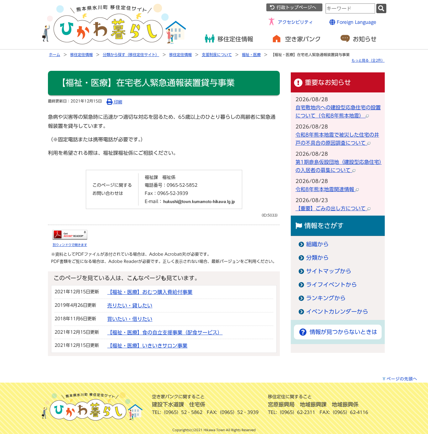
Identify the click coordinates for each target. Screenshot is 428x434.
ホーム (54, 54)
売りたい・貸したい (129, 305)
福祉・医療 (251, 54)
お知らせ (365, 39)
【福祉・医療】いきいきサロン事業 (147, 345)
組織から (317, 244)
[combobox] (350, 8)
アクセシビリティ (295, 22)
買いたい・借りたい (129, 319)
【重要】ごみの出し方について (331, 208)
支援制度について (217, 54)
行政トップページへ (295, 7)
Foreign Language (355, 22)
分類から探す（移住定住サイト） (131, 54)
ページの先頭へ (402, 379)
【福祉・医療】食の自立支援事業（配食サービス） (164, 332)
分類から (317, 257)
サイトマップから (328, 271)
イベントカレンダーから (337, 311)
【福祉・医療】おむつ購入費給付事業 (149, 292)
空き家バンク (303, 39)
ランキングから (326, 298)
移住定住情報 (235, 39)
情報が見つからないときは (342, 332)
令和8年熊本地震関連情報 (325, 189)
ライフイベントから (331, 284)
